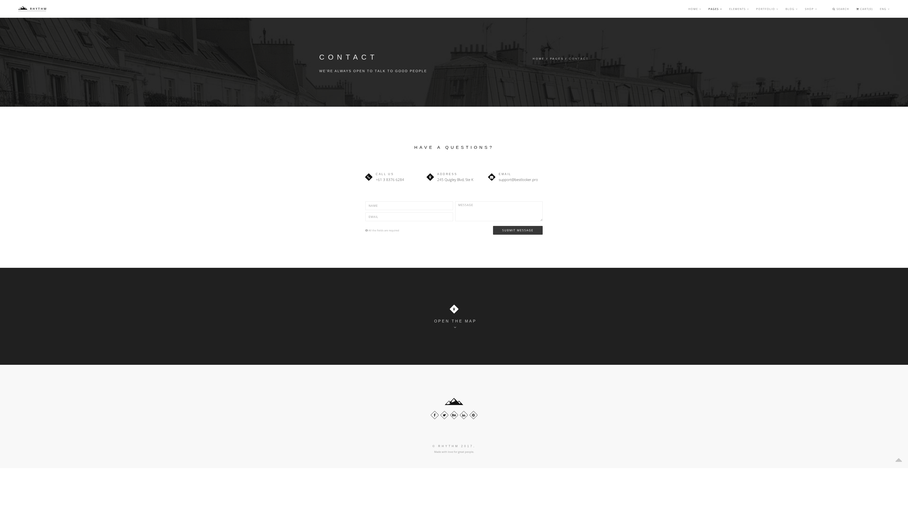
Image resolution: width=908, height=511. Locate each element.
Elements (738, 9)
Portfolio (766, 9)
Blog (791, 9)
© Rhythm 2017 (452, 446)
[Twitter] (444, 415)
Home (693, 9)
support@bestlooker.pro (518, 179)
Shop (810, 9)
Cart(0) (866, 9)
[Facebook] (435, 415)
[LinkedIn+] (464, 415)
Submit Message (517, 230)
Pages (714, 9)
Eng (884, 9)
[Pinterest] (473, 415)
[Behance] (454, 415)
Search (842, 9)
